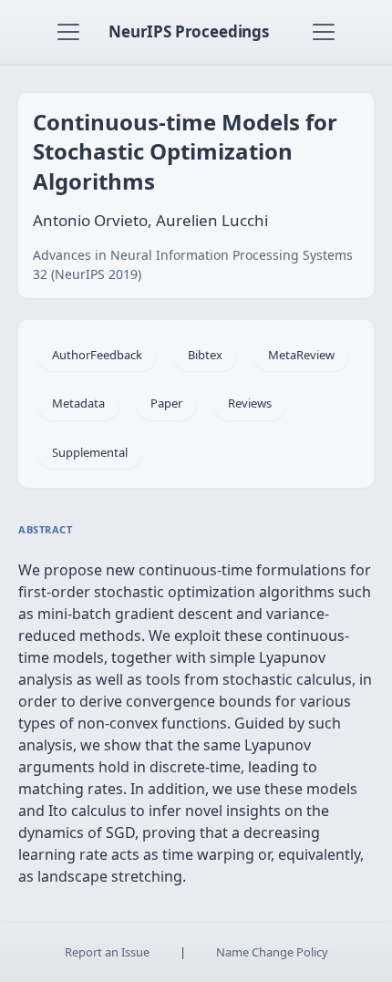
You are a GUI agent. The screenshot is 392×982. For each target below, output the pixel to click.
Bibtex (205, 354)
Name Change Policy (272, 952)
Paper (166, 403)
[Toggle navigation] (68, 32)
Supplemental (90, 452)
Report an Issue (107, 952)
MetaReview (301, 354)
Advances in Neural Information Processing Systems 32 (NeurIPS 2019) (193, 264)
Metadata (78, 403)
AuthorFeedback (97, 354)
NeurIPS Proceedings (188, 31)
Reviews (250, 403)
